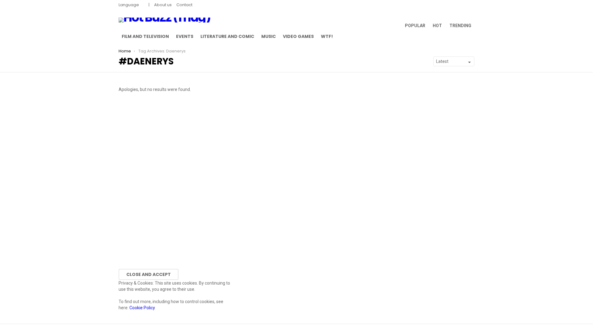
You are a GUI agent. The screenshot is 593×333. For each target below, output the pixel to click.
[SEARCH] (470, 36)
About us (163, 5)
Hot (437, 25)
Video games (298, 36)
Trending (460, 25)
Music (268, 36)
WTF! (327, 36)
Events (184, 36)
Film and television (145, 36)
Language (129, 5)
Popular (415, 25)
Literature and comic (227, 36)
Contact (184, 5)
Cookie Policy (142, 307)
